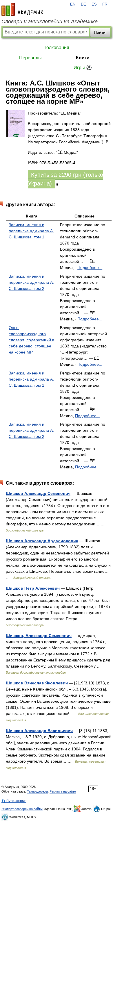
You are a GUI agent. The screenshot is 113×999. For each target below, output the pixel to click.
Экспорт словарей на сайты (22, 809)
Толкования (56, 47)
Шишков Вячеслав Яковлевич (37, 683)
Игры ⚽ (83, 67)
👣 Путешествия (13, 800)
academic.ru (22, 9)
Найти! (100, 32)
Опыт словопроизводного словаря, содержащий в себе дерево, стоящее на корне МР (31, 339)
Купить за (65, 179)
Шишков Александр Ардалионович (42, 540)
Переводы (30, 57)
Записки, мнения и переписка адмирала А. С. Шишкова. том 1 (31, 230)
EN (72, 4)
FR (104, 4)
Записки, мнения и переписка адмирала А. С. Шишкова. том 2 (31, 282)
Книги (83, 57)
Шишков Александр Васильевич (39, 730)
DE (83, 4)
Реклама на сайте (63, 791)
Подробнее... (89, 267)
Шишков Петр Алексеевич (33, 588)
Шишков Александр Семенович (38, 493)
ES (94, 4)
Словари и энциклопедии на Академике (49, 21)
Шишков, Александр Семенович (39, 635)
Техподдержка (37, 791)
